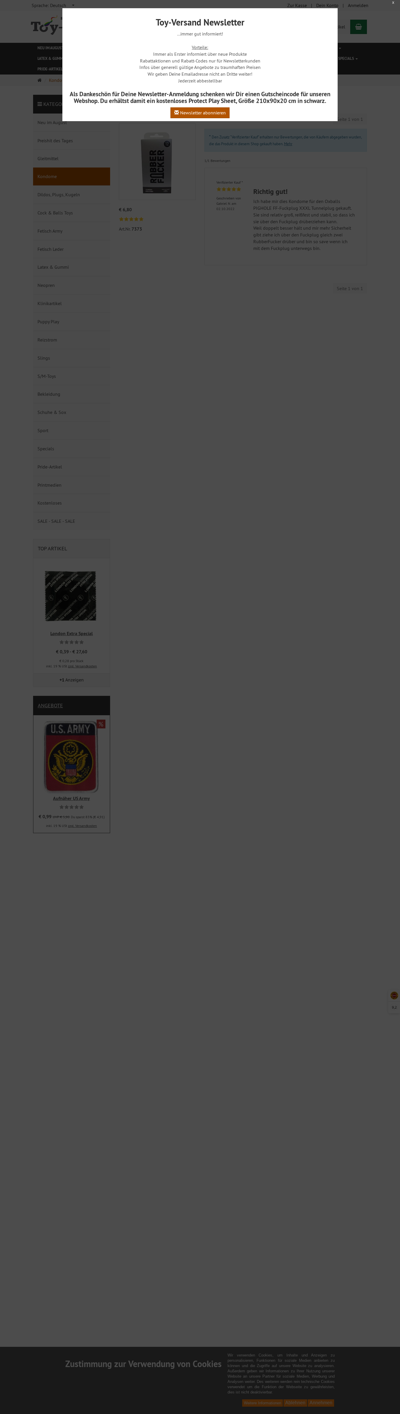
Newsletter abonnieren (202, 113)
